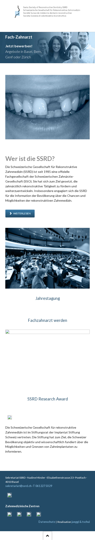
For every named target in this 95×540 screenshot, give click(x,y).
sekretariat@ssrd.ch (18, 485)
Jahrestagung (47, 297)
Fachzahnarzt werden (47, 319)
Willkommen (45, 59)
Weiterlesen (22, 213)
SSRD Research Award (47, 398)
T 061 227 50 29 (42, 485)
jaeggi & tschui (81, 521)
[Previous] (4, 47)
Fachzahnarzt (50, 59)
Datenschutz (46, 521)
